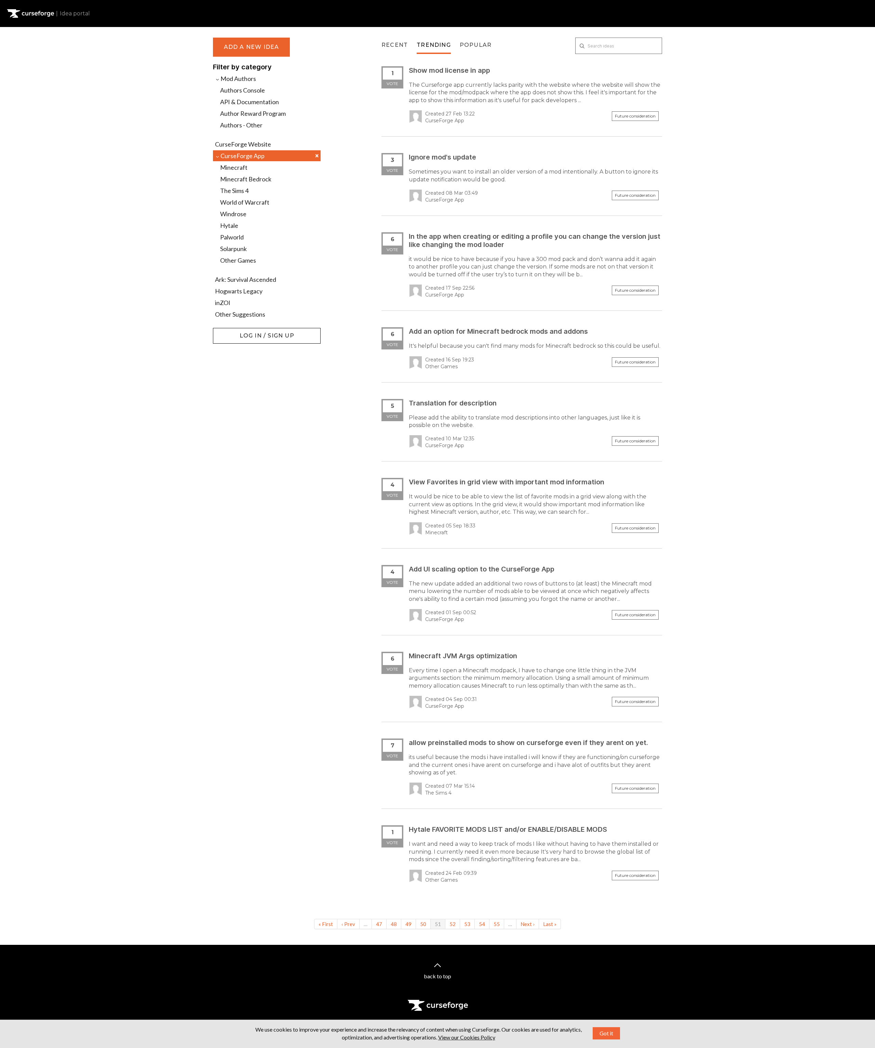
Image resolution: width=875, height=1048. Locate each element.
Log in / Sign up (230, 331)
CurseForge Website (243, 144)
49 (408, 924)
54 (482, 924)
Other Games (238, 260)
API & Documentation (249, 102)
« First (326, 924)
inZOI (222, 302)
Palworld (232, 237)
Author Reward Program (253, 113)
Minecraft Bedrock (245, 179)
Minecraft (233, 167)
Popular (476, 45)
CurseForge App (269, 156)
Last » (549, 924)
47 (379, 924)
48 (394, 924)
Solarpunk (233, 248)
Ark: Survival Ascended (245, 279)
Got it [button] (606, 1033)
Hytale (229, 225)
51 (438, 924)
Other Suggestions (240, 314)
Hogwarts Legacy (238, 291)
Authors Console (242, 90)
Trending (434, 45)
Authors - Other (241, 125)
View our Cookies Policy (466, 1037)
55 (497, 924)
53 (467, 924)
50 (423, 924)
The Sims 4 (234, 190)
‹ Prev (348, 924)
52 (452, 924)
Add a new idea (251, 47)
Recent (394, 45)
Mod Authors (237, 78)
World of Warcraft (244, 202)
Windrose (233, 214)
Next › (528, 924)
